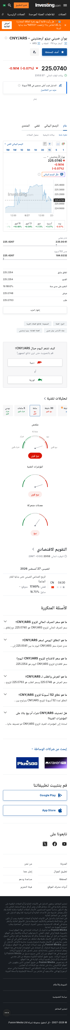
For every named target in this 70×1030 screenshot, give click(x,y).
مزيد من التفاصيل (48, 89)
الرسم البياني (51, 125)
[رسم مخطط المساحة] (58, 144)
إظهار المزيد (35, 309)
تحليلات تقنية (57, 398)
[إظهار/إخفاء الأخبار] (45, 144)
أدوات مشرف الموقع (57, 886)
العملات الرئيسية (16, 15)
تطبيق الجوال (60, 871)
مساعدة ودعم (25, 879)
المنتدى (26, 125)
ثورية (32, 379)
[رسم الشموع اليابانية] (63, 144)
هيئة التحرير (26, 886)
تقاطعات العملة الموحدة (42, 15)
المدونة (63, 863)
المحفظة (63, 879)
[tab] (49, 410)
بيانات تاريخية (48, 134)
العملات (62, 15)
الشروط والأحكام (60, 984)
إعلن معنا (27, 871)
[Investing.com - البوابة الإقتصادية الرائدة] (48, 5)
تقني (37, 125)
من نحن (28, 863)
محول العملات (32, 134)
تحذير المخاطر (61, 1008)
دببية (32, 362)
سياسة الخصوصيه (60, 996)
